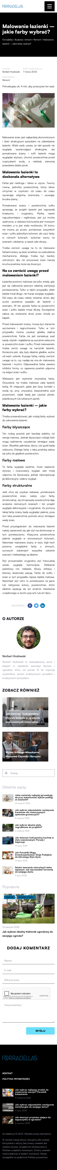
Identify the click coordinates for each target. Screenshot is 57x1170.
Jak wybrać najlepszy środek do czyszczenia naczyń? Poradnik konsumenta (31, 1092)
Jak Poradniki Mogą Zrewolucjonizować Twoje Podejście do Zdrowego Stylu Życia (33, 854)
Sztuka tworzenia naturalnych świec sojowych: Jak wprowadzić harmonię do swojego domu (34, 869)
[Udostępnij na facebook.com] (30, 605)
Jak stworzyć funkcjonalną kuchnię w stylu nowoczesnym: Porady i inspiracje (34, 840)
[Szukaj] (6, 773)
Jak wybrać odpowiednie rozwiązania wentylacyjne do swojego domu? (34, 1106)
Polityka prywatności (16, 1079)
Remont (6, 80)
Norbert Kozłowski (11, 71)
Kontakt (7, 1073)
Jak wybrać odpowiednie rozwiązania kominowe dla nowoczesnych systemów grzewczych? (34, 812)
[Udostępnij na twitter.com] (36, 605)
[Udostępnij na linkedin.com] (42, 605)
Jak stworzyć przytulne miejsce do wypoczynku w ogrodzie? (33, 1118)
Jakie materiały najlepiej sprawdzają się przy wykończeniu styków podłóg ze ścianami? (34, 797)
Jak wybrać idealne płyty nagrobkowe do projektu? (28, 826)
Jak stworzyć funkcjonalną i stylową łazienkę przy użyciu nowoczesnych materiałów (23, 717)
